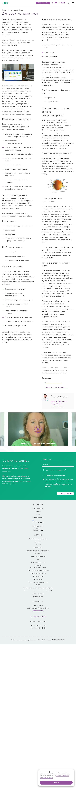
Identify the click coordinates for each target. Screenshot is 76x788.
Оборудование (38, 508)
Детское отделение (38, 594)
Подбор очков (38, 596)
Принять (56, 783)
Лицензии (38, 511)
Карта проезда (38, 610)
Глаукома (38, 545)
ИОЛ (38, 585)
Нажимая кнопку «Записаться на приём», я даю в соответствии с (59, 483)
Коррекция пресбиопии (38, 567)
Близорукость (38, 579)
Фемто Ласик (38, 548)
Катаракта (38, 542)
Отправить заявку (65, 494)
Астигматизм (38, 553)
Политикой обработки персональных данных (58, 486)
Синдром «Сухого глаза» (38, 556)
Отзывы (38, 514)
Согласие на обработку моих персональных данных (58, 482)
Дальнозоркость (38, 576)
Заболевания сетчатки (53, 382)
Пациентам (13, 10)
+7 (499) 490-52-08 (58, 3)
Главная (4, 10)
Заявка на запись (43, 3)
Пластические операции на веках (38, 570)
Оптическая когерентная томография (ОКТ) (38, 591)
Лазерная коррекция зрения (38, 539)
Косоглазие (38, 565)
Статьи (21, 10)
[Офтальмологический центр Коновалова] (5, 3)
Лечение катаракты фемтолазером (38, 550)
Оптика (38, 559)
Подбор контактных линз (38, 573)
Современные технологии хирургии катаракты (38, 588)
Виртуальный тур (38, 517)
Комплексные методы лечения (37, 582)
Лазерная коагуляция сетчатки (56, 387)
